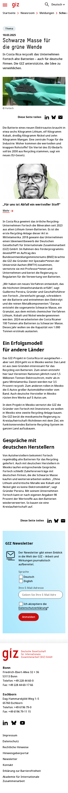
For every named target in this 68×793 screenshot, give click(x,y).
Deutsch (29, 577)
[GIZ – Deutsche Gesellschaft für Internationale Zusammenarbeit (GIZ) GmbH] (15, 5)
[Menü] (5, 5)
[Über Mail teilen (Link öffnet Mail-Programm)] (60, 118)
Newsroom (27, 13)
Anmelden (28, 617)
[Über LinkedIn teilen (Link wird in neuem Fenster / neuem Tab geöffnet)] (47, 118)
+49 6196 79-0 (22, 707)
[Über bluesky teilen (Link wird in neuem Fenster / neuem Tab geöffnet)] (53, 118)
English (28, 581)
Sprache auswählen (58, 4)
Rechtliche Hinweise (16, 747)
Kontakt (8, 765)
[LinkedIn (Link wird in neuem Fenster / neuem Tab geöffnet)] (5, 724)
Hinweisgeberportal (15, 753)
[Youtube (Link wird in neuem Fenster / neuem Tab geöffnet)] (22, 724)
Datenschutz (11, 741)
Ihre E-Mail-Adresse (31, 588)
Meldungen (46, 13)
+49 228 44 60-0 (24, 680)
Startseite (9, 13)
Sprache (23, 572)
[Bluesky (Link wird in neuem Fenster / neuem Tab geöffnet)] (14, 724)
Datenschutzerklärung (32, 608)
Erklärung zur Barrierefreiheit (22, 771)
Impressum (10, 735)
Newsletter (10, 759)
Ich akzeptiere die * (33, 606)
